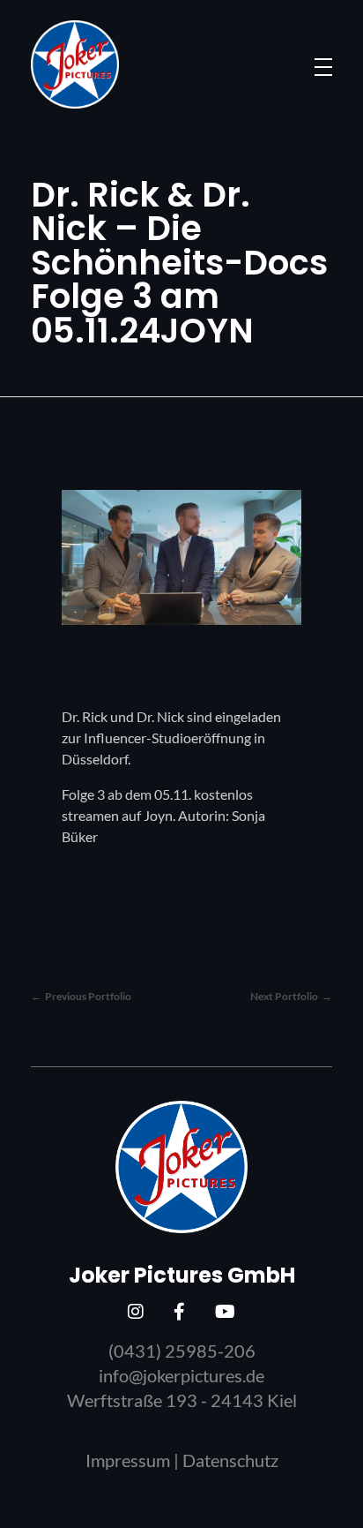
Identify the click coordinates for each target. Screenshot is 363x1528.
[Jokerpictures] (75, 64)
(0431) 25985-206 (182, 1350)
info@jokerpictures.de (181, 1375)
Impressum (127, 1460)
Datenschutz (230, 1460)
